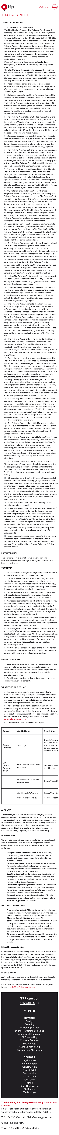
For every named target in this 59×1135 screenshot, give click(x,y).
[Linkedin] (29, 1010)
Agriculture (29, 1060)
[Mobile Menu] (53, 5)
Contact (44, 6)
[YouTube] (34, 1010)
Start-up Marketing (29, 1046)
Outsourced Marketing (29, 1049)
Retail (29, 1082)
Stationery (29, 1089)
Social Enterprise (29, 1086)
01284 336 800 (12, 1117)
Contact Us (27, 1003)
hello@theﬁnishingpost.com (37, 1117)
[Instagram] (25, 1010)
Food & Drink (29, 1070)
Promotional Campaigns (29, 1034)
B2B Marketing (29, 1037)
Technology (29, 1092)
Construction (29, 1066)
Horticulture (29, 1076)
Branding (29, 1024)
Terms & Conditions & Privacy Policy (20, 1128)
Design (29, 1021)
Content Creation (29, 1040)
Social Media (29, 1043)
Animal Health (29, 1063)
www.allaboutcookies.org (15, 719)
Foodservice (29, 1073)
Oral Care (29, 1079)
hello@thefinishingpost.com (22, 987)
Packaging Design (29, 1027)
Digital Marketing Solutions (29, 1030)
